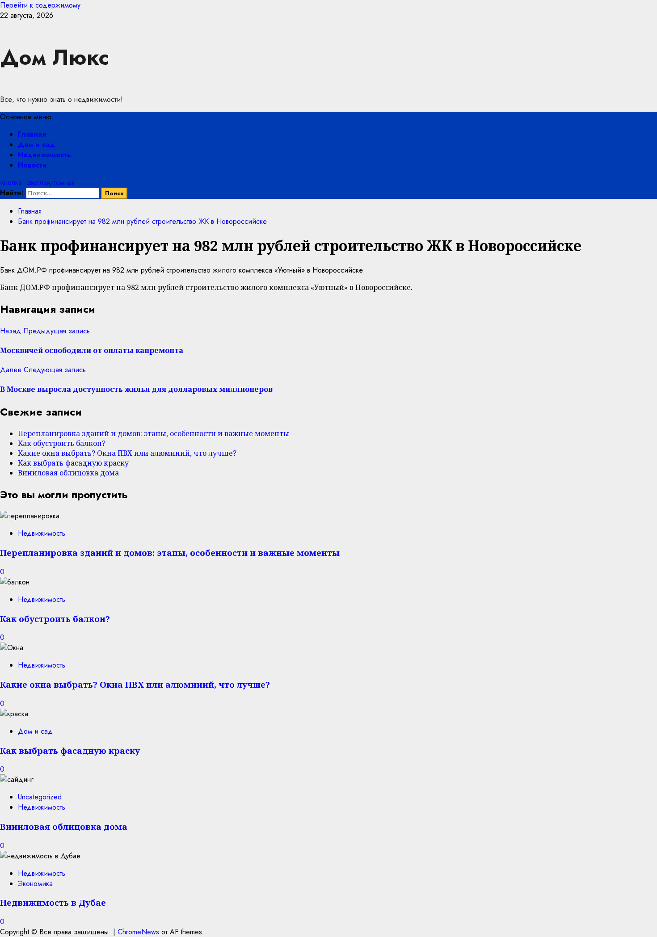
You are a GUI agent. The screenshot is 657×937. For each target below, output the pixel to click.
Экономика (35, 883)
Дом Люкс (54, 57)
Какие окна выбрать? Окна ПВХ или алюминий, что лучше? (127, 453)
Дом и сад (36, 144)
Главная (32, 134)
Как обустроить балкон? (61, 443)
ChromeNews (138, 932)
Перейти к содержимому (40, 5)
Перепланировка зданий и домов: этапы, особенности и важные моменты (153, 433)
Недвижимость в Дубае (53, 902)
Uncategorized (40, 797)
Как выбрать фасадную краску (73, 463)
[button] (25, 117)
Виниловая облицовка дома (68, 473)
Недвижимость (44, 155)
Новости (32, 165)
